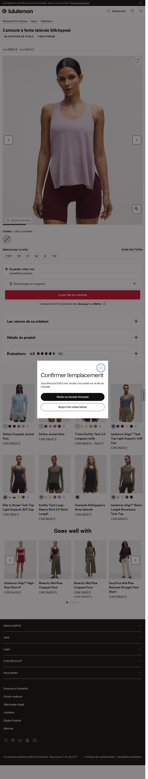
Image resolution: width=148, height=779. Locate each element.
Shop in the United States (72, 407)
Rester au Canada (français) (73, 396)
